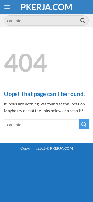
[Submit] (83, 20)
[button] (7, 7)
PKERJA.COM (46, 7)
